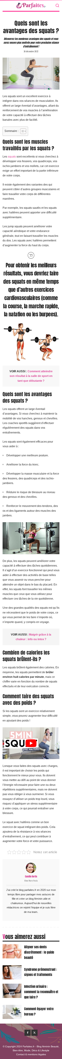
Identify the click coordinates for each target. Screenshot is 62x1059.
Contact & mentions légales (31, 1054)
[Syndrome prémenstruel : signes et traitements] (12, 972)
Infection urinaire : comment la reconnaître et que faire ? (41, 992)
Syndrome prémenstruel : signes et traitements (40, 972)
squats (12, 156)
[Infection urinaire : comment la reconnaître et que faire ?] (12, 991)
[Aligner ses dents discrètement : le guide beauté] (12, 951)
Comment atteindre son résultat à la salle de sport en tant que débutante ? (31, 376)
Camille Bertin (31, 876)
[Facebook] (27, 1033)
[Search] (57, 6)
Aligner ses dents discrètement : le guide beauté (39, 952)
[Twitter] (34, 1033)
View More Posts (31, 880)
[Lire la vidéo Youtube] (31, 743)
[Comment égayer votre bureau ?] (12, 1012)
